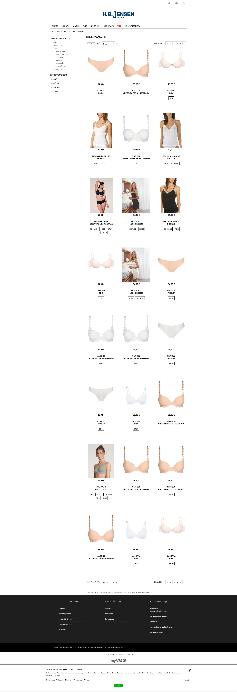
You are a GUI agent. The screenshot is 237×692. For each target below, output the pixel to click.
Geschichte (63, 629)
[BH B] (136, 530)
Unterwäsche (60, 51)
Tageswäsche (60, 57)
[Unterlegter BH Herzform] (136, 65)
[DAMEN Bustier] (101, 461)
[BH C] (136, 395)
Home (52, 32)
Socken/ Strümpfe (62, 54)
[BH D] (101, 265)
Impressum (109, 614)
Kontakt (108, 608)
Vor (184, 43)
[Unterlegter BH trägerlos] (136, 130)
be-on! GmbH (120, 647)
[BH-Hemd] (101, 130)
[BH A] (171, 65)
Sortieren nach (94, 43)
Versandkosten (117, 592)
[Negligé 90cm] (136, 195)
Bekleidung (58, 45)
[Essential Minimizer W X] (101, 195)
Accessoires (58, 69)
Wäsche (67, 32)
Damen (59, 32)
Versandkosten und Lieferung (161, 627)
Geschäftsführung (65, 619)
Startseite (62, 608)
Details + (188, 680)
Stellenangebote (65, 624)
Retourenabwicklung (157, 632)
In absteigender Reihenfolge (117, 44)
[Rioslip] (101, 65)
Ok (118, 686)
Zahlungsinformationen (159, 616)
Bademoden (60, 63)
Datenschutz (109, 619)
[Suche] (169, 3)
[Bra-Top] (171, 130)
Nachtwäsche (60, 60)
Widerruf (153, 622)
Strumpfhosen (61, 66)
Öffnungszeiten (65, 614)
